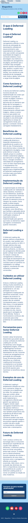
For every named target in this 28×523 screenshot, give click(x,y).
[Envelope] (21, 13)
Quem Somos (5, 3)
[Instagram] (26, 13)
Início (3, 1)
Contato (18, 1)
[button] (14, 514)
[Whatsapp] (18, 13)
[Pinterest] (24, 13)
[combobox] (9, 16)
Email (4, 489)
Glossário (10, 1)
